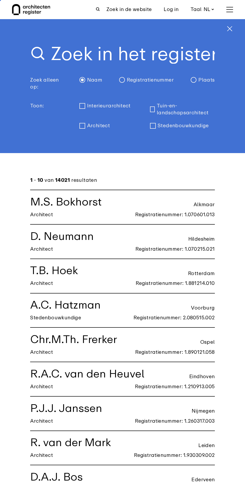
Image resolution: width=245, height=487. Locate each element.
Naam (94, 80)
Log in (171, 9)
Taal (196, 9)
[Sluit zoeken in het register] (229, 28)
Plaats (206, 80)
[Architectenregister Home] (31, 9)
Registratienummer (150, 80)
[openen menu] (229, 9)
